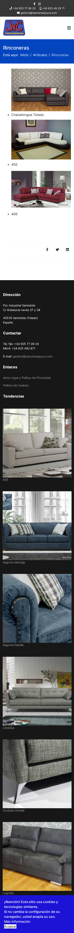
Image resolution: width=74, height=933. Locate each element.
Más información (17, 921)
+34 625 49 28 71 (53, 8)
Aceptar (10, 926)
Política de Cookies (16, 385)
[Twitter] (57, 249)
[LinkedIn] (67, 249)
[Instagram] (39, 4)
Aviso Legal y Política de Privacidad (27, 377)
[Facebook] (47, 249)
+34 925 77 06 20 (24, 8)
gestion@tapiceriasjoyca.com (39, 12)
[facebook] (34, 4)
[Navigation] (69, 28)
